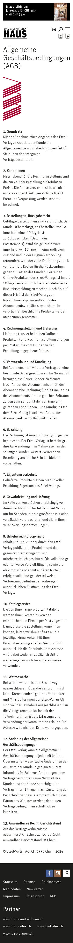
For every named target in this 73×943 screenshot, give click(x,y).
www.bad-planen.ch (18, 933)
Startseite (10, 882)
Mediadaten (12, 889)
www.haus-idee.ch (17, 926)
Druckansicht (51, 882)
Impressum (11, 896)
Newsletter (35, 889)
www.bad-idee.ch (50, 926)
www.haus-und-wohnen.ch (23, 919)
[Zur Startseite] (15, 32)
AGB (53, 896)
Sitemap (29, 882)
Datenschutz (35, 896)
